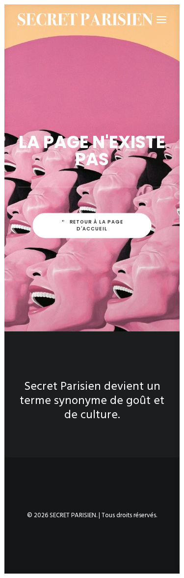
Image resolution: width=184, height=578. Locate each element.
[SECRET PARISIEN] (85, 19)
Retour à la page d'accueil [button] (97, 225)
